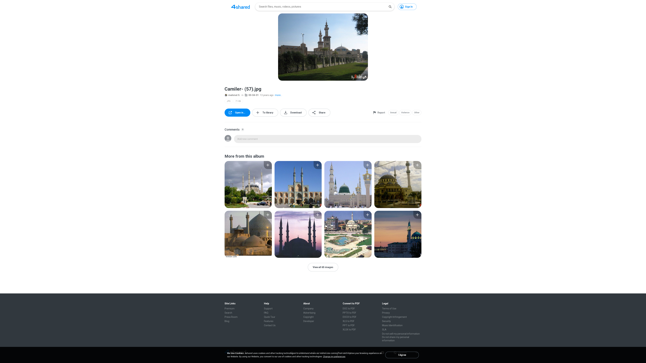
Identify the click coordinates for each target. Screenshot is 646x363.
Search (228, 312)
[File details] (248, 184)
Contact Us (270, 325)
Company (308, 308)
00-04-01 (253, 95)
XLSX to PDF (349, 329)
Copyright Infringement (394, 317)
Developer (308, 321)
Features (268, 321)
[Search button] (390, 7)
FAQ (266, 312)
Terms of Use (389, 308)
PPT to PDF (349, 325)
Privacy (386, 312)
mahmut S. (234, 95)
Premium (230, 308)
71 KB (238, 101)
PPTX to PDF (349, 312)
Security (386, 321)
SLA (384, 329)
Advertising (309, 312)
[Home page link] (240, 7)
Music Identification (392, 325)
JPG (228, 101)
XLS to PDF (348, 321)
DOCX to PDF (349, 317)
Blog (227, 321)
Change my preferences (334, 356)
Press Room (231, 317)
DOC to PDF (349, 308)
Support (268, 308)
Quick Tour (269, 317)
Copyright (308, 317)
